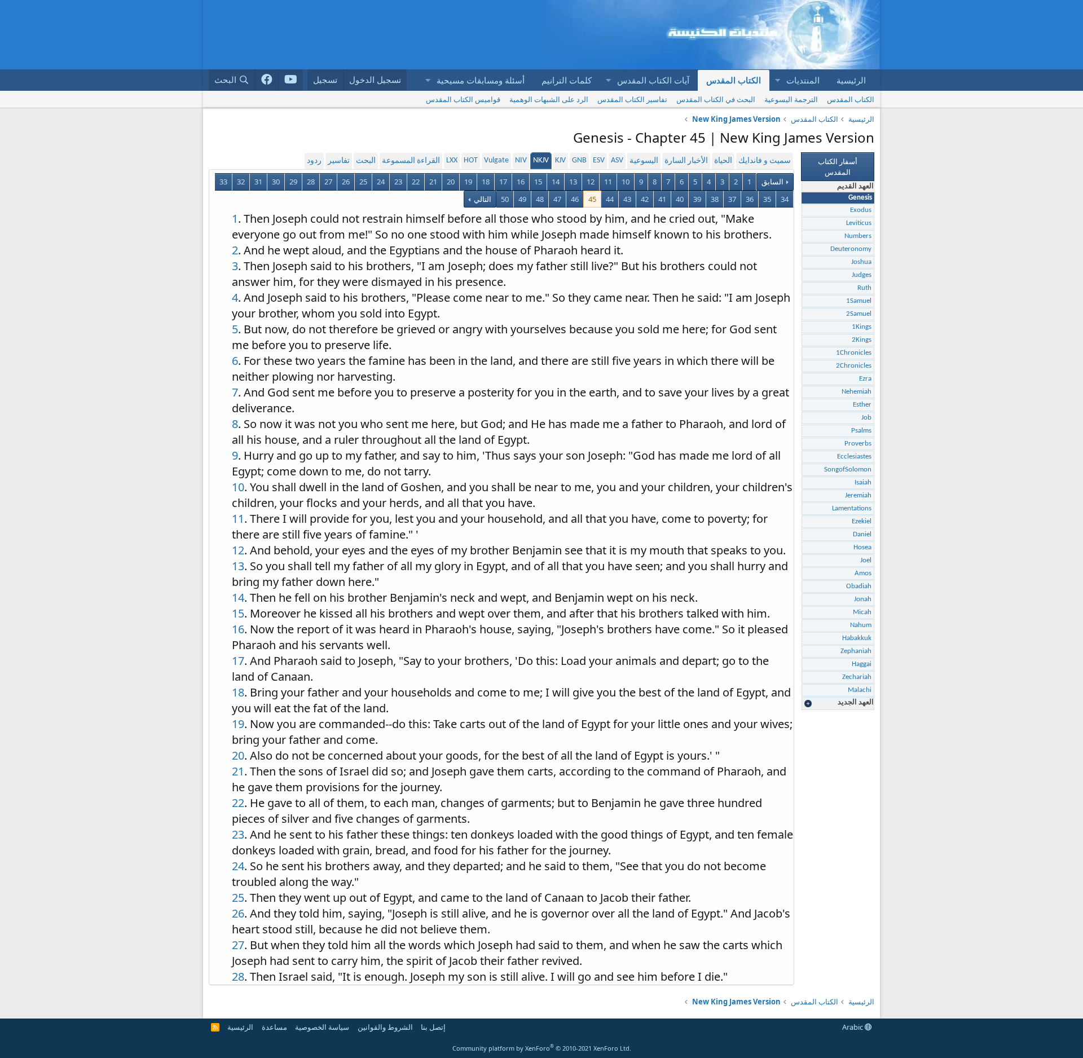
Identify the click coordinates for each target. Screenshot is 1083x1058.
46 (575, 199)
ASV (617, 160)
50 (505, 199)
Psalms (861, 430)
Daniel (862, 534)
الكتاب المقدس (733, 80)
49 (522, 199)
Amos (863, 573)
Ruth (864, 288)
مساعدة (274, 1027)
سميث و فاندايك (764, 161)
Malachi (859, 690)
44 (610, 199)
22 (416, 182)
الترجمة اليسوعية (791, 99)
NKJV (541, 160)
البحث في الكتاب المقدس (715, 99)
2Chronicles (853, 365)
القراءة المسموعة (411, 161)
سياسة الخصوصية (322, 1027)
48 (540, 199)
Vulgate (496, 160)
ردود (314, 161)
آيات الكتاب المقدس (653, 80)
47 (557, 199)
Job (866, 417)
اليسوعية (643, 161)
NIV (521, 160)
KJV (560, 160)
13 (573, 182)
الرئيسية (851, 80)
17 (503, 182)
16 (521, 182)
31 (258, 182)
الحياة (723, 161)
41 (662, 199)
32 (241, 182)
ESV (599, 160)
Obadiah (858, 586)
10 (625, 182)
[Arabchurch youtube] (291, 80)
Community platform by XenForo (541, 1048)
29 (293, 182)
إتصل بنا (433, 1027)
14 (556, 182)
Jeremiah (858, 495)
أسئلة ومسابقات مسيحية (481, 80)
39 (697, 199)
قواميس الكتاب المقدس (463, 99)
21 (433, 182)
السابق (772, 182)
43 (627, 199)
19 (468, 182)
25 (363, 182)
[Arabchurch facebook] (267, 80)
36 (750, 199)
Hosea (862, 547)
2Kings (861, 339)
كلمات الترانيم (567, 80)
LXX (451, 160)
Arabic (853, 1027)
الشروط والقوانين (385, 1027)
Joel (865, 560)
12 (591, 182)
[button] (777, 80)
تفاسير (339, 161)
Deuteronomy (850, 249)
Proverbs (857, 443)
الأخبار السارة (686, 161)
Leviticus (858, 223)
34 (785, 199)
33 (223, 182)
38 (715, 199)
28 (311, 182)
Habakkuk (856, 638)
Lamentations (851, 508)
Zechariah (856, 677)
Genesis (860, 197)
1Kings (861, 326)
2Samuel (858, 314)
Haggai (861, 664)
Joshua (861, 262)
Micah (862, 612)
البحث (366, 161)
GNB (579, 160)
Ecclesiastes (854, 456)
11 (608, 182)
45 (592, 199)
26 (346, 182)
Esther (862, 404)
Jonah (862, 599)
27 (328, 182)
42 (645, 199)
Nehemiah (856, 391)
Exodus (860, 210)
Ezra (865, 378)
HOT (471, 160)
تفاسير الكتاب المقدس (632, 99)
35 (767, 199)
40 (680, 199)
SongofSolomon (847, 469)
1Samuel (858, 301)
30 (276, 182)
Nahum (860, 625)
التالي (481, 199)
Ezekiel (861, 521)
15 (538, 182)
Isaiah (863, 482)
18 (486, 182)
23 (398, 182)
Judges (861, 275)
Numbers (857, 236)
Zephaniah (855, 651)
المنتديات (803, 80)
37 (732, 199)
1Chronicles (853, 352)
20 (451, 182)
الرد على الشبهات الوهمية (548, 99)
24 (381, 182)
